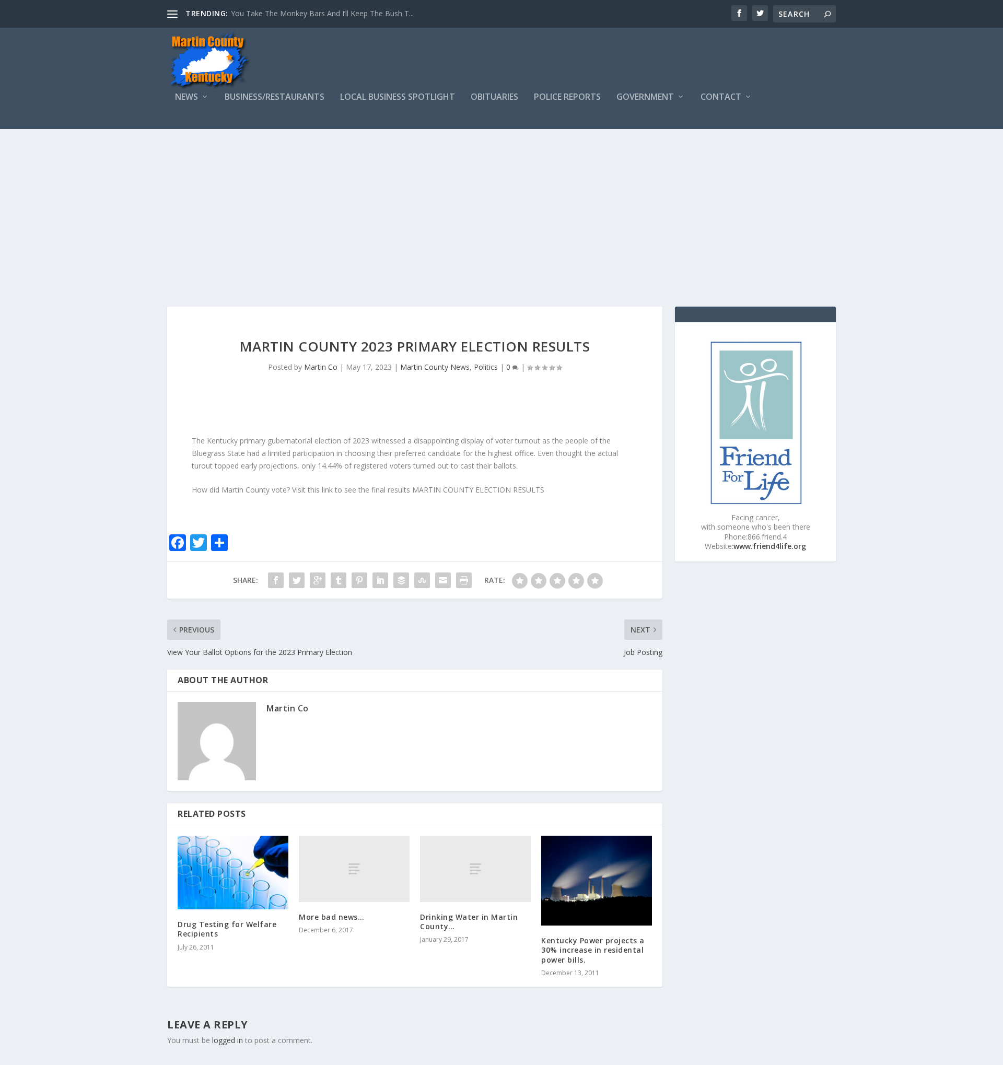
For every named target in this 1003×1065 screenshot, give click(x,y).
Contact (721, 97)
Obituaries (494, 97)
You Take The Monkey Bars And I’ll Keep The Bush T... (322, 13)
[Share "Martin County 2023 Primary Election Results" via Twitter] (296, 580)
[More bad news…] (354, 869)
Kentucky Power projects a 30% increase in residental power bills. (593, 949)
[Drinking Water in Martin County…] (475, 869)
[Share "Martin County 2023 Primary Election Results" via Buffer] (401, 580)
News (186, 97)
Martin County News (435, 367)
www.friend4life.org (769, 546)
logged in (227, 1040)
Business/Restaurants (274, 97)
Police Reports (567, 97)
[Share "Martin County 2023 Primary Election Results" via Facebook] (275, 580)
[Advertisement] (501, 207)
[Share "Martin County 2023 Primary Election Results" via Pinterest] (359, 580)
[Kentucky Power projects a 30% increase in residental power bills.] (596, 881)
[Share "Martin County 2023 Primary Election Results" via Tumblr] (338, 580)
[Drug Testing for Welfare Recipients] (233, 873)
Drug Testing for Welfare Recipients (227, 929)
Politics (486, 367)
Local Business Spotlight (397, 97)
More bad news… (331, 917)
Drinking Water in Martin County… (469, 921)
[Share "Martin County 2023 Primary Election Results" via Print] (463, 580)
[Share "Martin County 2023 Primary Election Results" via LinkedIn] (380, 580)
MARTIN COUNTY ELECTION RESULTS (478, 490)
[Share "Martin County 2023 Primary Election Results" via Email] (443, 580)
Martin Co (320, 367)
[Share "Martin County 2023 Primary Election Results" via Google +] (317, 580)
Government (645, 97)
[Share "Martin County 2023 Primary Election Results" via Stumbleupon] (422, 580)
